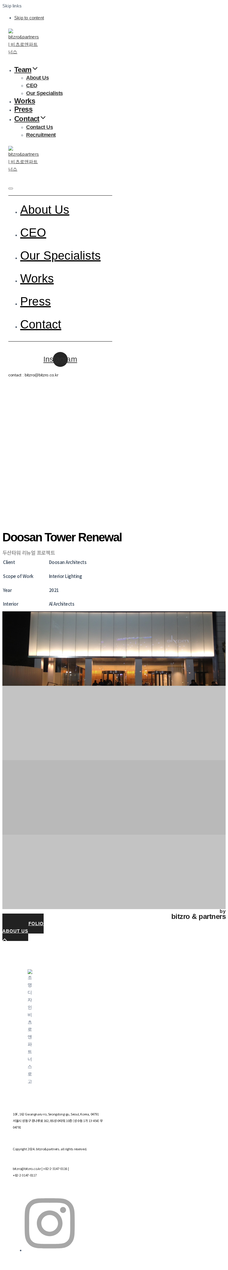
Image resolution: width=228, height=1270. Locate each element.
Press (23, 109)
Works (24, 101)
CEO (31, 85)
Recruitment (41, 135)
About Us (37, 78)
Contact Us (39, 127)
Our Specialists (44, 93)
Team (22, 70)
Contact (26, 119)
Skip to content (29, 17)
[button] (10, 188)
